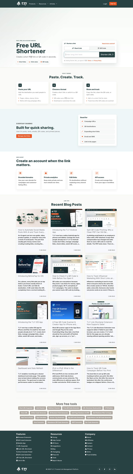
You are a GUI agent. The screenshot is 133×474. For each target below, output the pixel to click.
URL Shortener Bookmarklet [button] (92, 408)
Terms (89, 60)
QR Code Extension (24, 440)
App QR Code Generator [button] (76, 417)
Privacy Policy (97, 60)
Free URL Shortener (25, 458)
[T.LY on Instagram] (110, 469)
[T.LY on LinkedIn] (115, 469)
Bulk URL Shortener (25, 449)
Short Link (78, 48)
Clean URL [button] (24, 413)
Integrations (56, 446)
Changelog (56, 452)
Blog (53, 449)
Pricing (54, 437)
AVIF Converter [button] (77, 422)
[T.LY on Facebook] (105, 469)
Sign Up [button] (113, 3)
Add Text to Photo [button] (27, 417)
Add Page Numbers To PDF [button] (80, 413)
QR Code (103, 48)
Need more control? (108, 43)
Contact (89, 446)
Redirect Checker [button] (54, 408)
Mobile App (21, 443)
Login (105, 4)
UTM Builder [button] (109, 408)
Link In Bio (21, 460)
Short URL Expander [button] (26, 408)
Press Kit (55, 455)
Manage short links (24, 136)
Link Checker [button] (40, 408)
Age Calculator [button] (41, 417)
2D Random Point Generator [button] (59, 413)
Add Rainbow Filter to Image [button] (102, 413)
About (88, 437)
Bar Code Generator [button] (91, 422)
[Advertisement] (66, 24)
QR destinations (90, 126)
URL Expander (23, 446)
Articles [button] (52, 4)
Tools (54, 458)
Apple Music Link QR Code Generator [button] (99, 417)
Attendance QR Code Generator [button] (58, 422)
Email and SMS (89, 136)
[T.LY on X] (100, 469)
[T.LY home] (21, 4)
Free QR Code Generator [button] (71, 408)
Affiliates (90, 440)
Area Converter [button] (39, 422)
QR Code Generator (24, 455)
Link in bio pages (90, 142)
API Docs (55, 443)
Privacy (89, 449)
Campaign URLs (90, 121)
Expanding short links (92, 131)
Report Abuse (57, 460)
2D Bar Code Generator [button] (38, 413)
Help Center (56, 440)
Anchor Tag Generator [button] (57, 417)
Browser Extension (24, 437)
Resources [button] (43, 4)
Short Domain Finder (25, 452)
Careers (89, 443)
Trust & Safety (91, 455)
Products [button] (32, 4)
